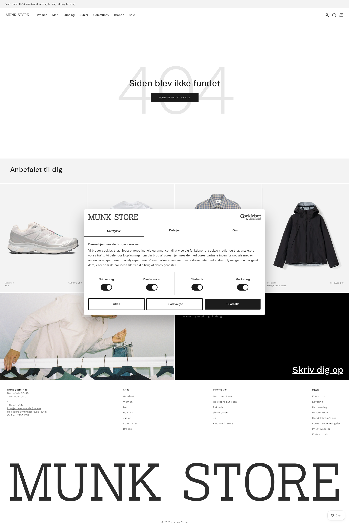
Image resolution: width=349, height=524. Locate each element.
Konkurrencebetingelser (327, 423)
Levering (317, 401)
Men (55, 15)
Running (69, 15)
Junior (84, 15)
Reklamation (320, 412)
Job (215, 418)
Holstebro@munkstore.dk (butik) (27, 411)
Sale (132, 15)
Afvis (116, 304)
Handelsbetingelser (324, 418)
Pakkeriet (219, 407)
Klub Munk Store (223, 423)
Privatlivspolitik (321, 428)
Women (42, 15)
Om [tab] (235, 230)
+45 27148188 (15, 404)
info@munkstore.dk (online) (24, 408)
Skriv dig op (317, 369)
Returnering (319, 407)
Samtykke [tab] (114, 231)
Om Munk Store (222, 396)
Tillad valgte (174, 304)
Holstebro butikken (225, 401)
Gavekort (128, 396)
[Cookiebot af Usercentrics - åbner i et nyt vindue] (243, 217)
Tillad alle (232, 304)
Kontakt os (319, 396)
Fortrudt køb (320, 434)
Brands (119, 15)
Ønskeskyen (220, 412)
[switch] (152, 287)
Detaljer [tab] (174, 230)
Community (101, 15)
